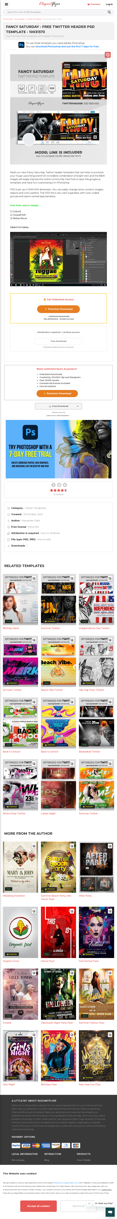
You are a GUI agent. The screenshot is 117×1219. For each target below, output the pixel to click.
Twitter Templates (35, 508)
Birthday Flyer (49, 1084)
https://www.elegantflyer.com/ (66, 1183)
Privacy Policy (103, 1193)
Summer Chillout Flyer (91, 1022)
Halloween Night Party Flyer (57, 1022)
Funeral (7, 1022)
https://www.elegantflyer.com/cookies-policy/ (21, 1193)
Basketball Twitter (89, 751)
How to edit (44, 539)
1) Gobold (15, 211)
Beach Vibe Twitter (52, 690)
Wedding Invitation (14, 895)
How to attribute (50, 533)
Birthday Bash (11, 628)
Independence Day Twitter (94, 628)
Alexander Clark (31, 520)
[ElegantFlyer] (49, 4)
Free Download (58, 341)
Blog (46, 1160)
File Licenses (18, 1160)
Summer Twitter (50, 628)
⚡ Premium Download (59, 309)
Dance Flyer (48, 961)
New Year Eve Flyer (90, 1084)
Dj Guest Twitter (12, 690)
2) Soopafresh (18, 215)
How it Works (83, 1160)
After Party (85, 895)
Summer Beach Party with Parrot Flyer (56, 897)
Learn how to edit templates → (58, 416)
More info (33, 527)
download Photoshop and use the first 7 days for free (67, 46)
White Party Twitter (14, 813)
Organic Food (11, 961)
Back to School (11, 751)
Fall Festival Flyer (89, 961)
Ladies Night (48, 813)
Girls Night (9, 1084)
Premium (95, 4)
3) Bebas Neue (18, 218)
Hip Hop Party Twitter (91, 690)
